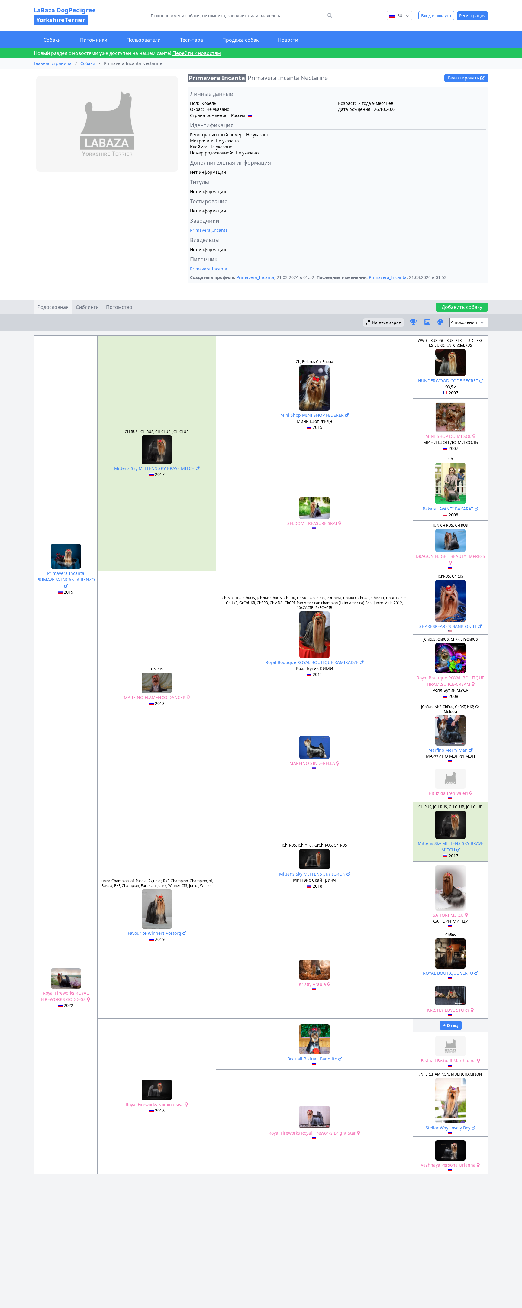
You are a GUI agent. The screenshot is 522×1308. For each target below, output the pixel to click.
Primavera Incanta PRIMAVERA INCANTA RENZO (66, 576)
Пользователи (144, 40)
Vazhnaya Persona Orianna (449, 1165)
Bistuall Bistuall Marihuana (449, 1061)
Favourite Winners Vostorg (155, 933)
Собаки (52, 40)
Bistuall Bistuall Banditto (312, 1059)
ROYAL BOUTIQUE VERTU (448, 973)
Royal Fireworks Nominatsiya (155, 1104)
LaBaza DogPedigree (65, 15)
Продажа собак (240, 40)
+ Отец (450, 1025)
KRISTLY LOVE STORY (449, 1010)
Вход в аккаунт (436, 15)
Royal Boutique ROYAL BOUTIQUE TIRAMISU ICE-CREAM (450, 681)
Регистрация (472, 15)
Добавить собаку (462, 307)
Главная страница (53, 63)
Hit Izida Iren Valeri (449, 793)
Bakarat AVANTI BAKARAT (449, 509)
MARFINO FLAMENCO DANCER (155, 697)
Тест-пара (191, 40)
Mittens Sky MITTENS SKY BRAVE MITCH (155, 468)
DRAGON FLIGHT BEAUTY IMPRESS (450, 556)
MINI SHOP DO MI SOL (448, 436)
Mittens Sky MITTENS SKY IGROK (312, 874)
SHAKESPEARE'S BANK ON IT (448, 626)
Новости (288, 40)
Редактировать (464, 78)
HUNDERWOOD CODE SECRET (448, 381)
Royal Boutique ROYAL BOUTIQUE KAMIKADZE (313, 662)
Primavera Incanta (208, 269)
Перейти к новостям (196, 53)
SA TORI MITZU (449, 915)
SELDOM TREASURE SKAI (312, 523)
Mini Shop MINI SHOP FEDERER (312, 415)
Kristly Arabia (313, 984)
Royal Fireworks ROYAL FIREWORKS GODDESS (65, 996)
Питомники (93, 40)
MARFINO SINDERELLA (312, 763)
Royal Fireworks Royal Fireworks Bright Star (313, 1133)
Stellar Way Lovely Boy (449, 1128)
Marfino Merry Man (448, 750)
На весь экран (386, 322)
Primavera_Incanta (209, 230)
